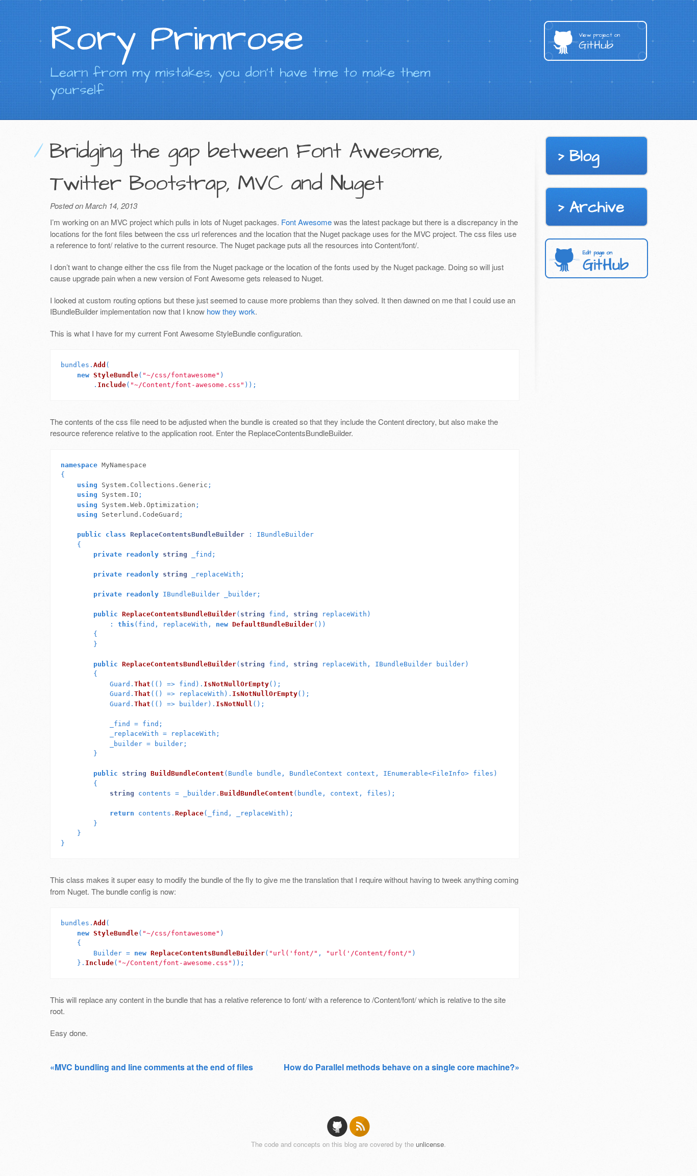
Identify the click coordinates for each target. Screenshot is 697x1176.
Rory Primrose (177, 38)
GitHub (599, 42)
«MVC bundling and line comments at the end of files (151, 1067)
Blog (584, 156)
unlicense (430, 1144)
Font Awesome (306, 222)
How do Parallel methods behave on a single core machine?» (401, 1067)
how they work (231, 311)
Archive (596, 207)
